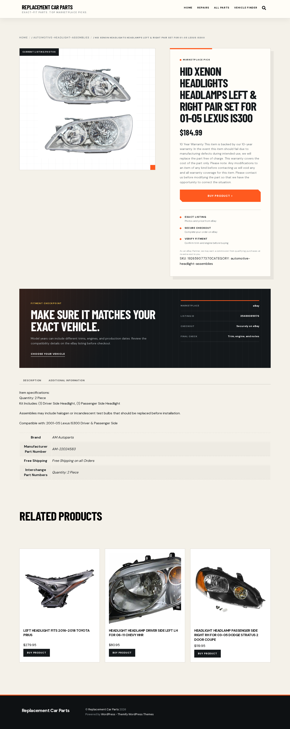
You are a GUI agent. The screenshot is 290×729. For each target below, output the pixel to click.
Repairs (203, 7)
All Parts (221, 7)
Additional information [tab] (66, 380)
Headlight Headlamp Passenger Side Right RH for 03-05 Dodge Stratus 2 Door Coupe (226, 635)
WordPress (108, 714)
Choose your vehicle (48, 354)
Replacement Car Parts (103, 709)
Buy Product (219, 196)
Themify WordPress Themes (136, 714)
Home (188, 7)
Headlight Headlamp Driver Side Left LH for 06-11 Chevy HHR (143, 632)
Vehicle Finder (245, 7)
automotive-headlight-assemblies (61, 37)
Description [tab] (32, 380)
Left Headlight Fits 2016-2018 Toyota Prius (56, 632)
